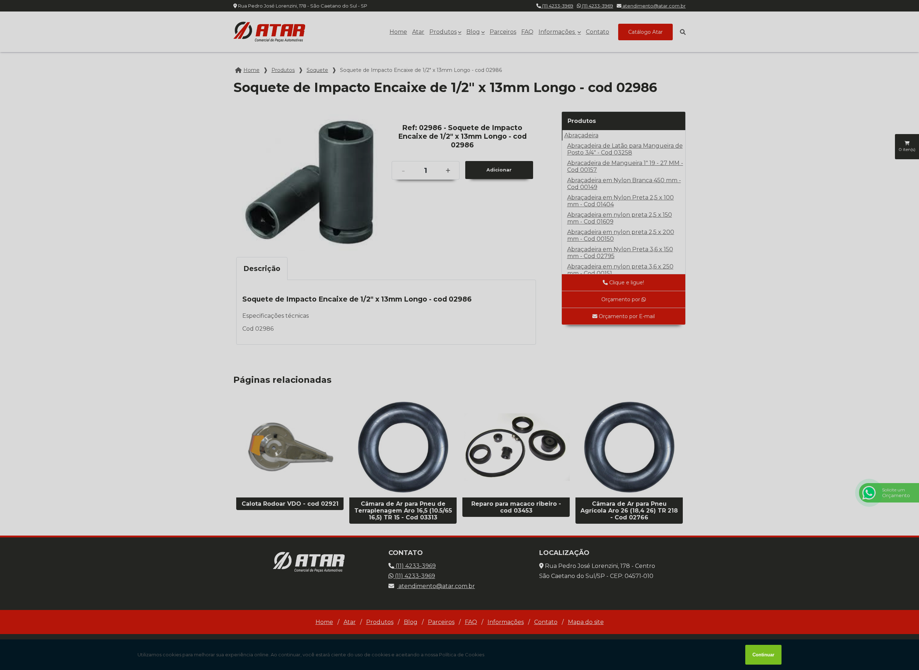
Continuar (763, 654)
